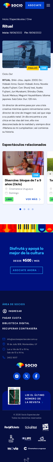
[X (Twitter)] (26, 376)
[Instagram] (16, 376)
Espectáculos (17, 19)
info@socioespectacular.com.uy (22, 339)
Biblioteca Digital (16, 323)
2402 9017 (12, 357)
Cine (29, 19)
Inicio (5, 19)
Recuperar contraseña (19, 328)
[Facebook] (36, 376)
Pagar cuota (11, 317)
